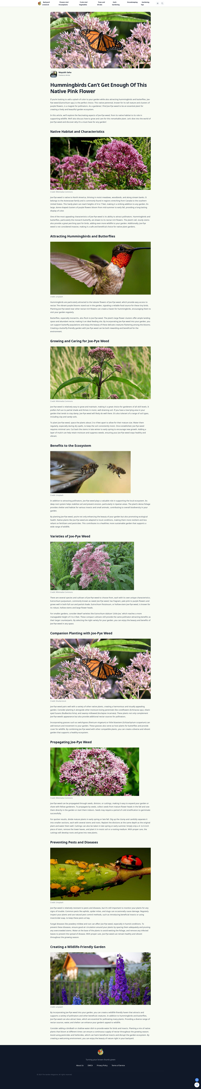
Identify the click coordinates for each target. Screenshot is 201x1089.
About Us (80, 1065)
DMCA (90, 1065)
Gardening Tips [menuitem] (145, 3)
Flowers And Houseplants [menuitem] (63, 3)
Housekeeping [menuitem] (132, 2)
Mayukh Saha (65, 72)
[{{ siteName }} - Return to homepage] (39, 3)
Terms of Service (118, 1065)
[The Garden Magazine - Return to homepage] (100, 1051)
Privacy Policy (102, 1065)
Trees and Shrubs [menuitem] (101, 3)
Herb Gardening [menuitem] (116, 3)
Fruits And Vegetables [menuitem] (83, 3)
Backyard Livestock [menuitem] (46, 3)
